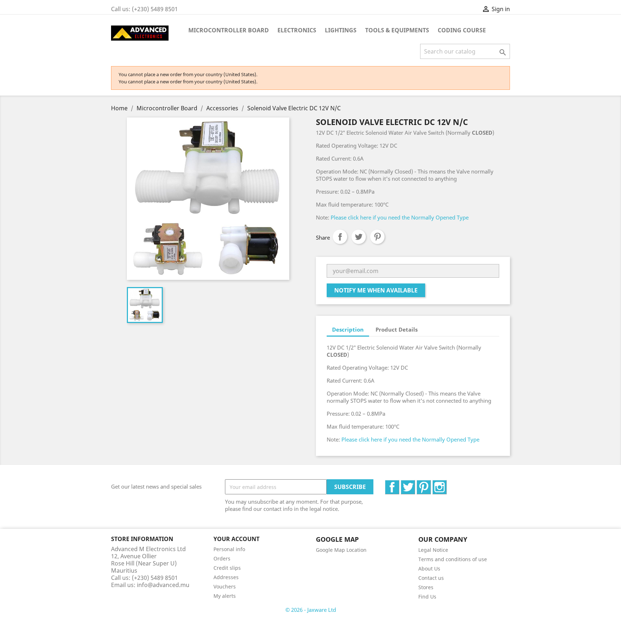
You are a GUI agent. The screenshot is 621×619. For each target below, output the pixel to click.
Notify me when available (376, 290)
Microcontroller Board (228, 30)
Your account (236, 539)
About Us (429, 568)
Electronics (296, 30)
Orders (221, 558)
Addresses (226, 577)
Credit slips (227, 567)
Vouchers (224, 586)
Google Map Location (341, 549)
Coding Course (462, 30)
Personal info (229, 549)
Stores (425, 587)
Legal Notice (433, 549)
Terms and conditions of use (452, 559)
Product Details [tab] (397, 329)
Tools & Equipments (397, 30)
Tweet (358, 237)
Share (340, 237)
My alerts (224, 595)
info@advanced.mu (163, 585)
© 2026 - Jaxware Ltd (310, 609)
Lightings (340, 30)
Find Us (427, 596)
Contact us (431, 577)
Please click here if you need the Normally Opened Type (400, 217)
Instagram (446, 484)
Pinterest (377, 237)
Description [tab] (348, 329)
